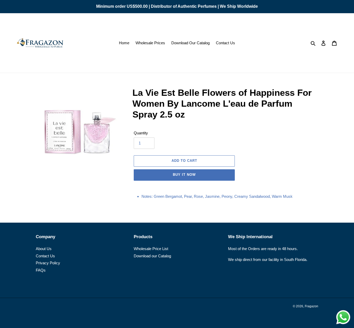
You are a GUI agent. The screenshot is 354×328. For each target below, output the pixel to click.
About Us (44, 248)
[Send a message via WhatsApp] (343, 317)
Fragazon (311, 306)
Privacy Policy (48, 263)
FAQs (41, 270)
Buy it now (184, 175)
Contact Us (45, 256)
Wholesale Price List (151, 248)
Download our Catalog (152, 256)
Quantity (141, 133)
